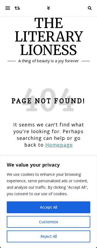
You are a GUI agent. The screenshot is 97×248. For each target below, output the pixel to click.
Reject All (48, 236)
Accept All (48, 207)
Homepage (59, 145)
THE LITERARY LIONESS (49, 37)
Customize (48, 221)
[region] (48, 202)
